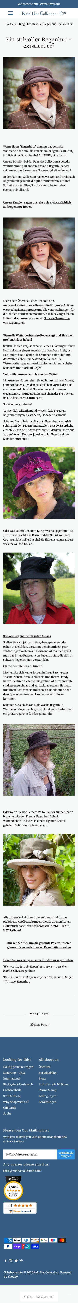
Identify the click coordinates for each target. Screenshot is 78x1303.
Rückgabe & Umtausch (18, 1084)
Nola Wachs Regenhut (48, 705)
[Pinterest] (21, 1261)
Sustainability (48, 1073)
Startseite (11, 24)
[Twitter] (16, 1261)
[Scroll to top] (70, 1295)
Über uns (45, 1067)
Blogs (42, 1078)
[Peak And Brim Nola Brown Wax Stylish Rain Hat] (39, 795)
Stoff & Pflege (12, 1096)
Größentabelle (12, 1090)
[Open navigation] (10, 13)
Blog (22, 24)
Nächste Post (38, 1024)
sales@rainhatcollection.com (22, 1171)
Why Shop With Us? (16, 1102)
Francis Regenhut (37, 816)
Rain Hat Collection (46, 1272)
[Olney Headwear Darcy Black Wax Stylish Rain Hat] (39, 623)
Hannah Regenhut (46, 421)
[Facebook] (5, 1261)
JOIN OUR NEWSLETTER (39, 1297)
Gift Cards (9, 1107)
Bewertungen (47, 1102)
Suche (7, 1113)
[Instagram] (10, 1261)
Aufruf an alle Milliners (54, 1084)
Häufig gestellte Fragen (18, 1067)
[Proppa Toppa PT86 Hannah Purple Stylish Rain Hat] (39, 518)
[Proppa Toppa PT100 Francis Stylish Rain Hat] (39, 904)
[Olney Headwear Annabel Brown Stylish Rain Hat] (39, 288)
